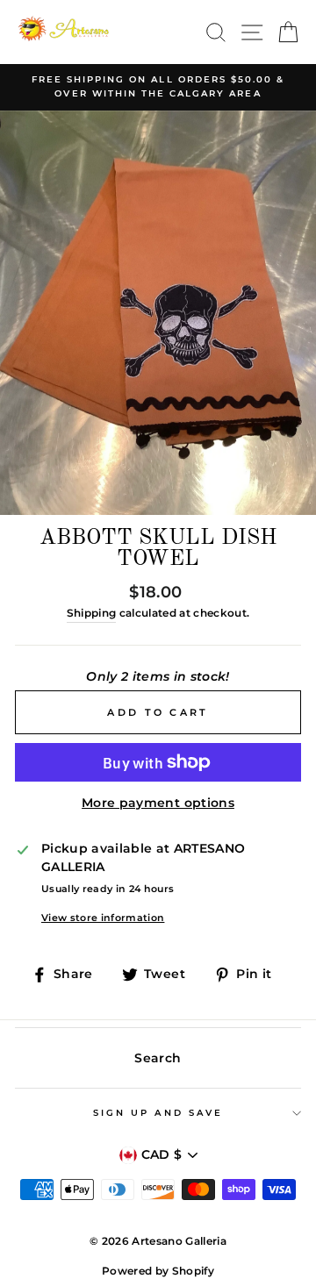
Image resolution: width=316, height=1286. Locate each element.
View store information (102, 917)
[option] (158, 87)
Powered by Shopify (158, 1270)
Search (157, 1058)
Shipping (92, 613)
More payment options (158, 803)
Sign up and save (158, 1112)
